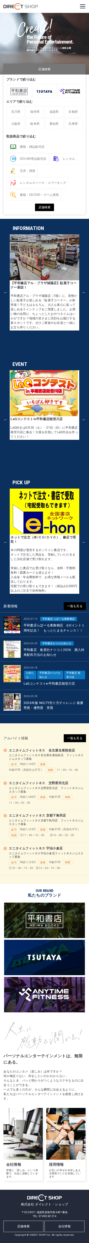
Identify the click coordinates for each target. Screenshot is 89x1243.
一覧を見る (75, 606)
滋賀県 (54, 111)
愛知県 (54, 123)
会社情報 (64, 1226)
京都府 (73, 111)
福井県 (35, 111)
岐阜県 (35, 123)
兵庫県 (73, 123)
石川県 (16, 111)
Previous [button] (5, 292)
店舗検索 (23, 1226)
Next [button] (83, 292)
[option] (44, 282)
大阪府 (16, 123)
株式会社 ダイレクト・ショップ (44, 1204)
